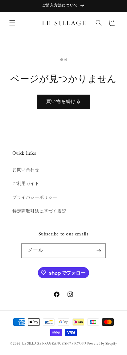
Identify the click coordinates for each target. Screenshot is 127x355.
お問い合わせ (25, 170)
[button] (12, 23)
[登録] (98, 250)
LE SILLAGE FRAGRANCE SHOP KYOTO (54, 343)
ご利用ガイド (25, 183)
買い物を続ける (63, 101)
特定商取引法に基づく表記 (39, 211)
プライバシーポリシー (34, 197)
